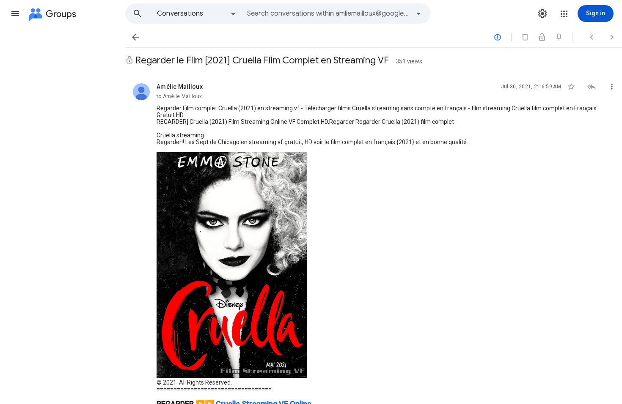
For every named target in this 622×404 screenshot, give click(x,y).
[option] (196, 13)
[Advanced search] (418, 13)
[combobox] (328, 13)
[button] (15, 13)
